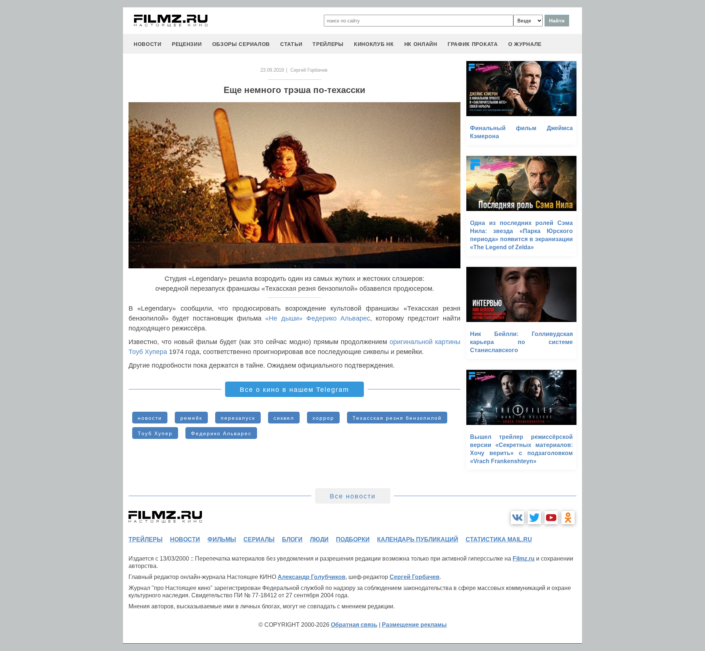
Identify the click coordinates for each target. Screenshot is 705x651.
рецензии (187, 44)
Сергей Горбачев (415, 577)
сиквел (284, 418)
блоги (292, 539)
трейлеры (328, 44)
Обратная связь (354, 625)
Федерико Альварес (338, 318)
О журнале (525, 44)
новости (148, 44)
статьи (291, 44)
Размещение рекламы (414, 625)
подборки (353, 539)
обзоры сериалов (241, 44)
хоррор (323, 418)
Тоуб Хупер (155, 433)
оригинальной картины (425, 342)
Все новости (353, 496)
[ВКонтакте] (517, 517)
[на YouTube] (551, 517)
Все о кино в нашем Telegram (294, 389)
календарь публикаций (417, 539)
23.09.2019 (272, 70)
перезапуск (238, 418)
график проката (473, 44)
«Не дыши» (283, 318)
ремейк (191, 418)
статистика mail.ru (499, 539)
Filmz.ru (524, 558)
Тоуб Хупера (148, 351)
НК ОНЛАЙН (420, 44)
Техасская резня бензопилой (397, 418)
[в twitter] (534, 517)
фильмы (221, 539)
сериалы (259, 539)
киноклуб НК (374, 44)
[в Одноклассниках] (568, 517)
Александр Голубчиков (312, 577)
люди (319, 539)
